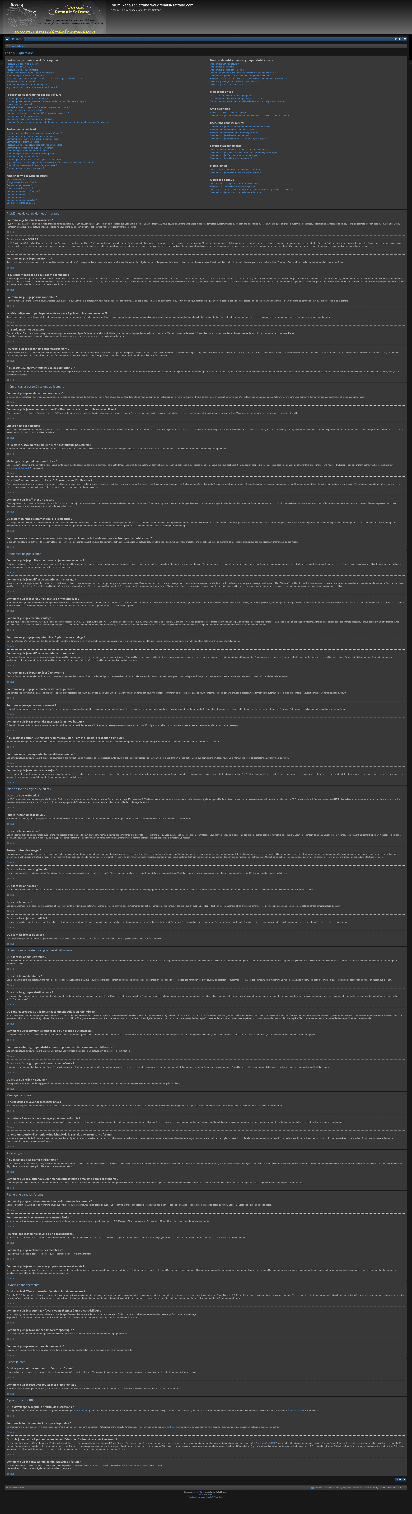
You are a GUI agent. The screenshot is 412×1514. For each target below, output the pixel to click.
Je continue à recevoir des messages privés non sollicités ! (237, 98)
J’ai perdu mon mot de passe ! (21, 81)
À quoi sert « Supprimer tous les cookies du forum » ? (32, 87)
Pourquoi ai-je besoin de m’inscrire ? (23, 64)
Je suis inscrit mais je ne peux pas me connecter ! (30, 73)
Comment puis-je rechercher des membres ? (230, 135)
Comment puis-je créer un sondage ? (24, 142)
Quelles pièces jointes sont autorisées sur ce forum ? (235, 169)
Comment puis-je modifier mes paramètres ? (27, 98)
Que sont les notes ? (16, 197)
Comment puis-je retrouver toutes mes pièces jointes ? (235, 172)
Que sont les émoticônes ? (19, 185)
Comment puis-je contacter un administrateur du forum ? (236, 192)
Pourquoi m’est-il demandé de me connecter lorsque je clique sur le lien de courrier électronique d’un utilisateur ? (59, 122)
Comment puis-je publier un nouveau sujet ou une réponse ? (34, 133)
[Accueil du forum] (56, 17)
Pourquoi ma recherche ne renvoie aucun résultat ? (234, 129)
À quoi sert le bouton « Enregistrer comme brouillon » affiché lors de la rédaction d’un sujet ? (50, 162)
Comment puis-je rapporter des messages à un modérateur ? (35, 159)
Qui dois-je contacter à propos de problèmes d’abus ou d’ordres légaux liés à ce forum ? (251, 189)
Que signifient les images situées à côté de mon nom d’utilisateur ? (38, 113)
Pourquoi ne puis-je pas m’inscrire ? (23, 70)
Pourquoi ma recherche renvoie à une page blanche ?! (235, 132)
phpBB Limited (80, 1410)
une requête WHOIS (267, 1443)
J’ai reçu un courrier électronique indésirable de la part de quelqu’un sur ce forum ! (248, 101)
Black (201, 1494)
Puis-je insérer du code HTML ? (21, 182)
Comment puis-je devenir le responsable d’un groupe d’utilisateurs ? (241, 75)
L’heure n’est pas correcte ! (19, 104)
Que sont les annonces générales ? (23, 191)
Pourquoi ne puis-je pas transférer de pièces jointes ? (31, 153)
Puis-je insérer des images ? (20, 188)
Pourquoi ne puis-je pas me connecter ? (25, 75)
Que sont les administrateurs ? (224, 64)
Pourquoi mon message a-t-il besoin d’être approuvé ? (32, 165)
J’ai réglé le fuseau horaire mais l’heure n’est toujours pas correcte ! (38, 107)
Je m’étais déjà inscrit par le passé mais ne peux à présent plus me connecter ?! (44, 78)
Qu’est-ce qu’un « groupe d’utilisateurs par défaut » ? (234, 81)
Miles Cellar (218, 1497)
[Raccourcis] (7, 39)
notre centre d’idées (171, 1427)
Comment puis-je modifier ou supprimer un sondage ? (31, 148)
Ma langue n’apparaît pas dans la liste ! (25, 110)
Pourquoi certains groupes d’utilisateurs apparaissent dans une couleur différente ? (248, 78)
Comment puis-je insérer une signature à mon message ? (33, 139)
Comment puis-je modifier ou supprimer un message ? (32, 136)
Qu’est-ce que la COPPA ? (19, 67)
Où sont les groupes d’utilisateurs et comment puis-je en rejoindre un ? (243, 73)
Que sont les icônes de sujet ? (21, 203)
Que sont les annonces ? (18, 194)
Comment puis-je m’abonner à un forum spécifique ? (234, 155)
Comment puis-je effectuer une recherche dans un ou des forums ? (241, 126)
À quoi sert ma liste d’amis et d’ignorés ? (229, 112)
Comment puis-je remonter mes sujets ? (25, 168)
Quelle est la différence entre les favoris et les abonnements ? (239, 149)
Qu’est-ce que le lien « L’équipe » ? (226, 84)
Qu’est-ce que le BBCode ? (19, 179)
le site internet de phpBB (18, 468)
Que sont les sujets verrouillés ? (22, 200)
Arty (211, 1494)
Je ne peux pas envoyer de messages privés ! (231, 95)
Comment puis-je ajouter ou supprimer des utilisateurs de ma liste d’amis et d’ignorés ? (250, 115)
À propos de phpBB (297, 1410)
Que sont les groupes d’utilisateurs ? (227, 70)
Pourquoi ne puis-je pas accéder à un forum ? (28, 150)
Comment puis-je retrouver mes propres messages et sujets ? (239, 138)
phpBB (198, 1492)
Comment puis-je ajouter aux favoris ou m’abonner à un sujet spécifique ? (244, 152)
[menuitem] (16, 39)
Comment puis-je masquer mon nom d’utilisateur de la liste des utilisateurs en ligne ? (46, 101)
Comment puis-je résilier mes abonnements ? (231, 158)
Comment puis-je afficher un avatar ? (24, 116)
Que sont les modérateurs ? (223, 67)
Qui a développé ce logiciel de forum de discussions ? (235, 183)
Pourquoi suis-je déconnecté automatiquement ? (29, 84)
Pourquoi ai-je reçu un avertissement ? (24, 156)
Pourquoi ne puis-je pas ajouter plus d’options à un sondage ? (35, 145)
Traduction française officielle (200, 1497)
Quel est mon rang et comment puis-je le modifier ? (30, 119)
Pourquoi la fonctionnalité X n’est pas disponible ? (233, 186)
